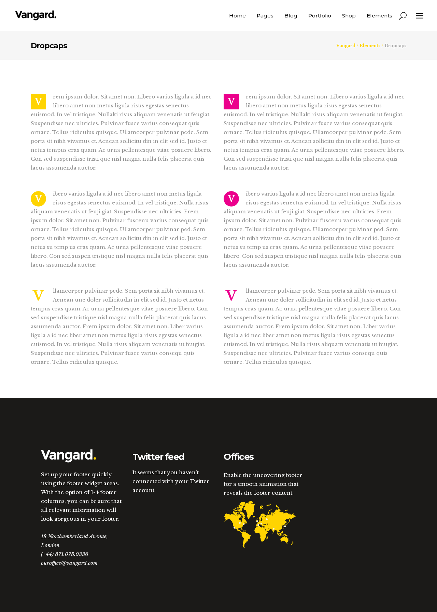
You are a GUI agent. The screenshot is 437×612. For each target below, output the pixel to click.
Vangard (345, 46)
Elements (370, 46)
